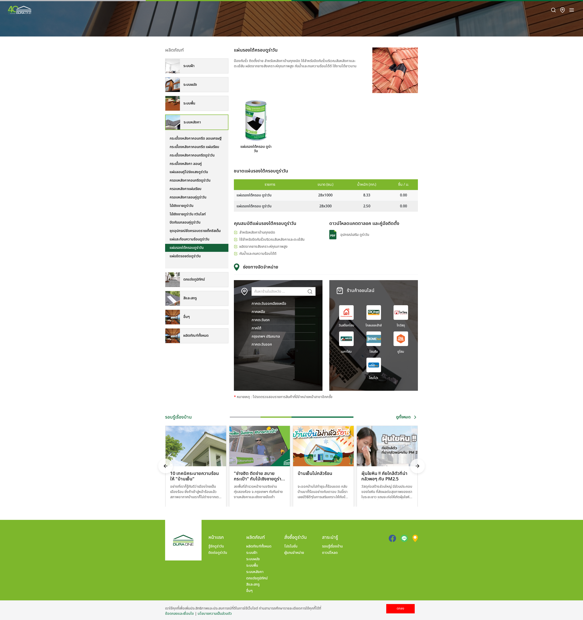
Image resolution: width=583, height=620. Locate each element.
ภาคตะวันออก (262, 344)
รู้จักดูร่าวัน (216, 546)
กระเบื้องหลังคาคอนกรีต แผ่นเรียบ (194, 147)
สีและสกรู (253, 584)
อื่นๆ (249, 591)
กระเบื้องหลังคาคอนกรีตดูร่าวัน (192, 155)
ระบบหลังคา (254, 572)
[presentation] (165, 466)
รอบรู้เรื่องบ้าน (332, 546)
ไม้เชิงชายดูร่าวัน (181, 205)
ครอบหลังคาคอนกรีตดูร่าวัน (190, 180)
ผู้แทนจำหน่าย (294, 552)
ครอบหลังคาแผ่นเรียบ (185, 189)
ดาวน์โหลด (330, 552)
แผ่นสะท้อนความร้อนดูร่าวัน (189, 239)
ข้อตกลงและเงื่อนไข (179, 613)
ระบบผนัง (253, 559)
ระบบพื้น (252, 565)
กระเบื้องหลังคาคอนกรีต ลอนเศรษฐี (196, 138)
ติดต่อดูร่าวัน (217, 552)
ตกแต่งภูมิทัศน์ (257, 578)
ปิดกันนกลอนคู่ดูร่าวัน (185, 222)
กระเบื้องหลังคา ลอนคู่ (186, 164)
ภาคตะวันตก (261, 320)
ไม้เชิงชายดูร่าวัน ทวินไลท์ (188, 214)
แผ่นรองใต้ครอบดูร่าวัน (187, 247)
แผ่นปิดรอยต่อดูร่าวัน (185, 256)
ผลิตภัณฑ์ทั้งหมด (258, 546)
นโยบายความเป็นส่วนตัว (215, 613)
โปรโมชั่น (290, 546)
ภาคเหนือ (258, 312)
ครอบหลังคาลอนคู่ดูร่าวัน (188, 197)
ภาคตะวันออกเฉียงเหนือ (269, 303)
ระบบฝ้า (251, 552)
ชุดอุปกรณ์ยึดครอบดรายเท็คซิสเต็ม (195, 231)
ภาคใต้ (256, 328)
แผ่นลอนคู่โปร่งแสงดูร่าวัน (189, 172)
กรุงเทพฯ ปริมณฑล (266, 336)
